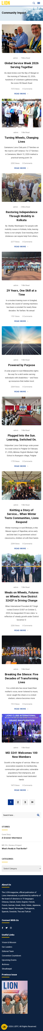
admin (15, 58)
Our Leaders (7, 947)
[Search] (32, 3)
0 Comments (27, 89)
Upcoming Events (9, 960)
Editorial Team (8, 951)
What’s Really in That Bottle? (14, 848)
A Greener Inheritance (12, 838)
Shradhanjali (7, 969)
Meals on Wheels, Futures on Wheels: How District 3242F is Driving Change (21, 596)
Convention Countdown (11, 956)
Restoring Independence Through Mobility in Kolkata (21, 216)
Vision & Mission (9, 942)
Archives (5, 964)
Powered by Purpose (21, 365)
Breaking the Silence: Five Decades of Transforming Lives (21, 678)
